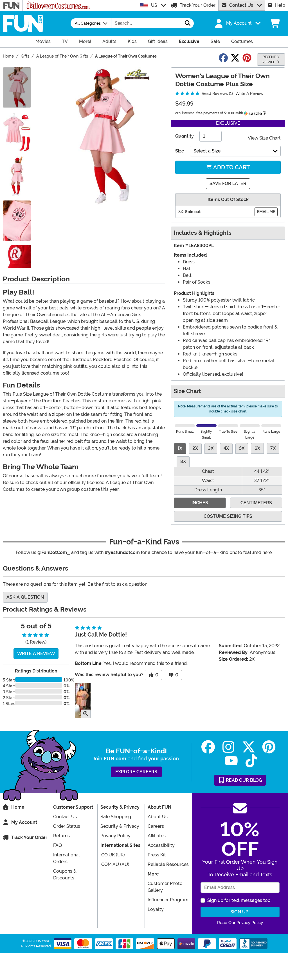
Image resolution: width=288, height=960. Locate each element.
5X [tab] (241, 448)
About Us (158, 816)
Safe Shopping (115, 816)
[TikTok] (251, 761)
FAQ (57, 845)
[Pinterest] (269, 747)
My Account (24, 822)
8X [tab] (183, 461)
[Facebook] (208, 747)
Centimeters (256, 502)
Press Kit (157, 855)
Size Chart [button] (187, 391)
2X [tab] (195, 448)
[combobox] (146, 23)
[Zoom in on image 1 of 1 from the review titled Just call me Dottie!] (83, 700)
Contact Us (241, 5)
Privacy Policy (115, 835)
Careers (156, 826)
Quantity (184, 136)
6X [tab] (257, 448)
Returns (61, 835)
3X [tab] (210, 448)
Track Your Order (197, 5)
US (154, 5)
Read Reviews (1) (217, 93)
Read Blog (243, 780)
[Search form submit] (187, 23)
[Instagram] (228, 747)
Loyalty (156, 909)
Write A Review (249, 93)
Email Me (266, 211)
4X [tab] (226, 448)
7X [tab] (273, 448)
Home (17, 807)
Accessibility (161, 845)
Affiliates (157, 835)
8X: (181, 211)
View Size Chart (264, 138)
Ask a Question (25, 597)
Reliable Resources (168, 864)
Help (280, 5)
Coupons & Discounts (64, 874)
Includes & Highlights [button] (202, 233)
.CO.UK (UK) (112, 855)
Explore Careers (136, 771)
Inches (200, 502)
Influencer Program (168, 899)
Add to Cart (231, 167)
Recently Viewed (271, 59)
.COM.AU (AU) (114, 864)
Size (179, 151)
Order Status (66, 826)
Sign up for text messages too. (239, 900)
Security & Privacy (119, 826)
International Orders (66, 858)
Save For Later (228, 183)
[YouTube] (231, 761)
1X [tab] (179, 448)
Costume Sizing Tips (228, 516)
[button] (237, 23)
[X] (248, 747)
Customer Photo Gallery (165, 887)
